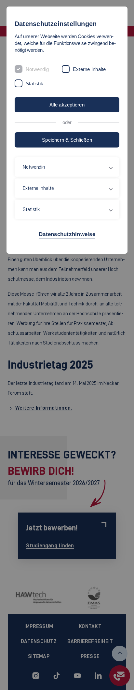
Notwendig (37, 69)
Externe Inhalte (89, 69)
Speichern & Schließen (67, 140)
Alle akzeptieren (67, 104)
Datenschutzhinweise (67, 234)
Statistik (34, 83)
